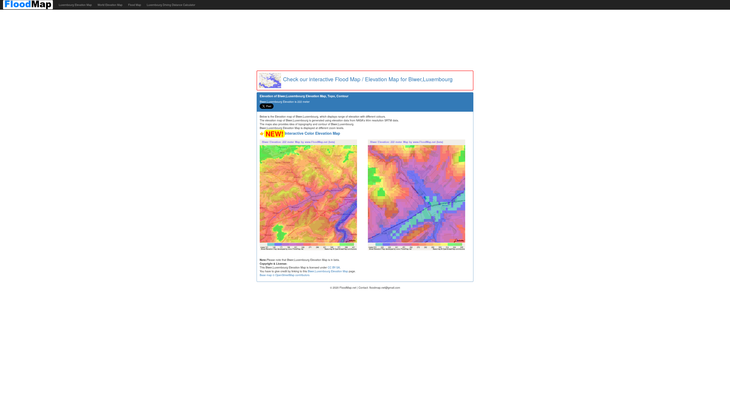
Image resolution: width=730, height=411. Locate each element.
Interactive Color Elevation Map (312, 133)
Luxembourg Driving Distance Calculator (171, 5)
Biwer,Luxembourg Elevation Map (328, 271)
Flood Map (134, 5)
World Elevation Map (110, 5)
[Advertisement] (365, 40)
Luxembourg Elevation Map (75, 5)
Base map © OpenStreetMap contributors (284, 275)
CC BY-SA (334, 267)
